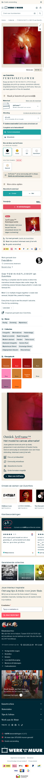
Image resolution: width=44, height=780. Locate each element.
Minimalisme (16, 333)
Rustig (5, 322)
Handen (19, 340)
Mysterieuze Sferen (9, 346)
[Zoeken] (40, 13)
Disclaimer (30, 758)
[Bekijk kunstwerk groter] (40, 25)
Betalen (7, 657)
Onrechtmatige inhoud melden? (17, 761)
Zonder (14, 193)
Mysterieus (23, 322)
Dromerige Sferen (25, 346)
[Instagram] (9, 725)
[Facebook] (15, 725)
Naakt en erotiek (8, 336)
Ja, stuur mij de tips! (11, 615)
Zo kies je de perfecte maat (32, 113)
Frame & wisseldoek (13, 132)
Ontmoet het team (11, 695)
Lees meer (6, 308)
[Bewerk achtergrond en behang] (40, 29)
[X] (19, 725)
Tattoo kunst (29, 340)
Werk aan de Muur (10, 720)
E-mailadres (6, 605)
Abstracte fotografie (10, 343)
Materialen (7, 709)
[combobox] (17, 13)
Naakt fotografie (22, 336)
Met (33, 193)
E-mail (40, 645)
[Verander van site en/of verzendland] (41, 2)
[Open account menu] (37, 8)
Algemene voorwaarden (18, 758)
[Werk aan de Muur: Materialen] (41, 709)
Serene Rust (23, 343)
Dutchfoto (10, 75)
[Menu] (2, 7)
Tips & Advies (8, 714)
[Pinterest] (12, 725)
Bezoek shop (6, 267)
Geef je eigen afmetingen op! (21, 124)
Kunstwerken (8, 704)
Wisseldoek (10, 137)
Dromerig (13, 322)
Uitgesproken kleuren (10, 350)
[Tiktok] (22, 725)
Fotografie (6, 333)
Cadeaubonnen (10, 666)
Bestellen (8, 654)
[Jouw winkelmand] (40, 8)
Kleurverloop (25, 350)
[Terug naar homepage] (14, 7)
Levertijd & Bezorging (12, 660)
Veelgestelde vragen (12, 651)
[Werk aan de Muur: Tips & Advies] (41, 714)
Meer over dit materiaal (33, 101)
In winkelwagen (23, 207)
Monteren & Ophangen (13, 663)
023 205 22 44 (28, 645)
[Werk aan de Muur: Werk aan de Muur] (41, 720)
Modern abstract (8, 340)
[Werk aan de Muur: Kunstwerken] (41, 704)
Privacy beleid (32, 761)
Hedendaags (28, 333)
